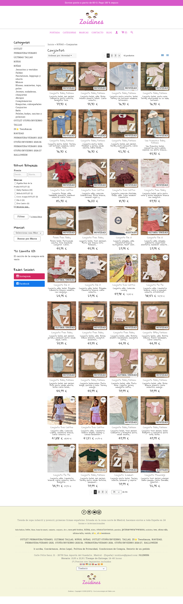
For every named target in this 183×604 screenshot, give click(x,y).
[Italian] (90, 565)
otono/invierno (105, 529)
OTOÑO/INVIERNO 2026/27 (28, 150)
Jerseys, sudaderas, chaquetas (26, 93)
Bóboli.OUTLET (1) (25, 193)
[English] (81, 565)
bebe (28, 529)
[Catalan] (102, 565)
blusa (33, 530)
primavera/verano (133, 529)
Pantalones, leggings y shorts (28, 78)
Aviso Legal (65, 549)
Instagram (25, 276)
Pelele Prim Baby (61, 237)
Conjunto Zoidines (123, 475)
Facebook (24, 283)
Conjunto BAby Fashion (155, 332)
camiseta (52, 530)
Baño (18, 110)
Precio (17, 170)
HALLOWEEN (21, 155)
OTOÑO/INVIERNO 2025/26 (27, 142)
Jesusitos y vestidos (27, 69)
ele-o (65, 530)
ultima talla (162, 530)
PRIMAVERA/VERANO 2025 (28, 137)
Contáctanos (51, 549)
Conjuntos (21, 107)
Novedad (65, 55)
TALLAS (18, 125)
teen (155, 530)
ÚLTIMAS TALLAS (23, 57)
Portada (55, 32)
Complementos (24, 101)
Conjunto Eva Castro (61, 190)
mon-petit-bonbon (75, 530)
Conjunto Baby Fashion (62, 93)
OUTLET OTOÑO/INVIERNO (28, 120)
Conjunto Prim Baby (155, 190)
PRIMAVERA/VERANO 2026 (28, 146)
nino (93, 529)
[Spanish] (99, 565)
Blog (109, 32)
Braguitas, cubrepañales (28, 104)
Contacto (97, 32)
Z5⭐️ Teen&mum (23, 129)
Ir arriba (38, 549)
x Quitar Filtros (36, 217)
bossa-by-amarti (42, 530)
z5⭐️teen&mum (103, 533)
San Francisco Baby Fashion (155, 141)
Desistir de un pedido (138, 549)
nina (87, 529)
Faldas (19, 73)
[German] (87, 565)
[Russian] (96, 565)
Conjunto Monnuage (155, 475)
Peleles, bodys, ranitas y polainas (29, 115)
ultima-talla (78, 533)
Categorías (69, 32)
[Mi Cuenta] (116, 32)
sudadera (149, 530)
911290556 (144, 555)
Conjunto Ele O (124, 237)
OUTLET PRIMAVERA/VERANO (25, 51)
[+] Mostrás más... (22, 207)
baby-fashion (20, 530)
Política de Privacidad (86, 549)
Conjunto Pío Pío (155, 285)
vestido (88, 533)
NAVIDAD (19, 133)
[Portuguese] (93, 565)
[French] (84, 565)
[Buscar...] (132, 32)
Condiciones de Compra (112, 549)
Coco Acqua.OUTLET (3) (27, 197)
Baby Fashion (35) (24, 190)
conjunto (59, 530)
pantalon (117, 530)
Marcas (83, 32)
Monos (19, 82)
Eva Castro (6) (23, 203)
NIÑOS (17, 61)
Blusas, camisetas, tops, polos (28, 87)
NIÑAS (17, 66)
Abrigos (20, 98)
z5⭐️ (94, 533)
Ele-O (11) (21, 200)
